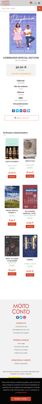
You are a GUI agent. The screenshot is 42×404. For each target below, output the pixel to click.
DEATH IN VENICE (12, 162)
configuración (21, 392)
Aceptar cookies (20, 399)
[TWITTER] (21, 317)
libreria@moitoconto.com (21, 330)
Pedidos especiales (21, 363)
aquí (26, 390)
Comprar (12, 176)
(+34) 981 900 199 (21, 326)
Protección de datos (21, 350)
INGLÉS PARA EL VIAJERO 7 (12, 212)
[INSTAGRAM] (24, 317)
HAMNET (30, 260)
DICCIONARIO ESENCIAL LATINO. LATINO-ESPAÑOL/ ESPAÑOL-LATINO (30, 212)
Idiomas (21, 95)
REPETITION (30, 161)
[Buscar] (39, 8)
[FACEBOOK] (17, 317)
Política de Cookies (21, 353)
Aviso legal (21, 343)
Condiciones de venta (21, 346)
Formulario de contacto (21, 333)
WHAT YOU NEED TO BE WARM (12, 260)
